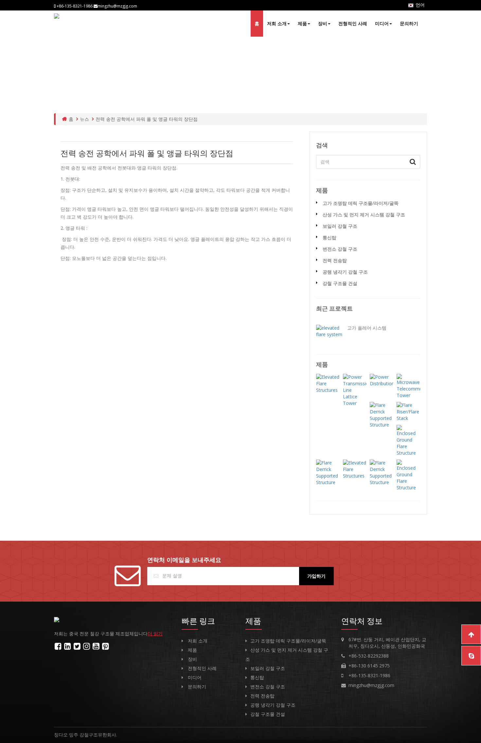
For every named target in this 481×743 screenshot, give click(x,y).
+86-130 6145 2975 (369, 665)
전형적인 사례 (352, 23)
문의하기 (409, 23)
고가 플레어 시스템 (366, 328)
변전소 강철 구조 (340, 249)
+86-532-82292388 (368, 656)
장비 (322, 23)
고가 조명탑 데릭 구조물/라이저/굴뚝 (361, 203)
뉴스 (84, 119)
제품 (302, 23)
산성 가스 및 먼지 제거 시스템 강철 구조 (364, 214)
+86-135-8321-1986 (369, 675)
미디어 (382, 23)
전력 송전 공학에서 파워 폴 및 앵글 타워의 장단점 (147, 119)
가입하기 (316, 576)
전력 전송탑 (335, 260)
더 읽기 (155, 633)
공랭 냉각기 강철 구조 (345, 272)
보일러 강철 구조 (340, 226)
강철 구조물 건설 (340, 283)
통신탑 (329, 237)
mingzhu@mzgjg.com (371, 685)
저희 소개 (277, 23)
